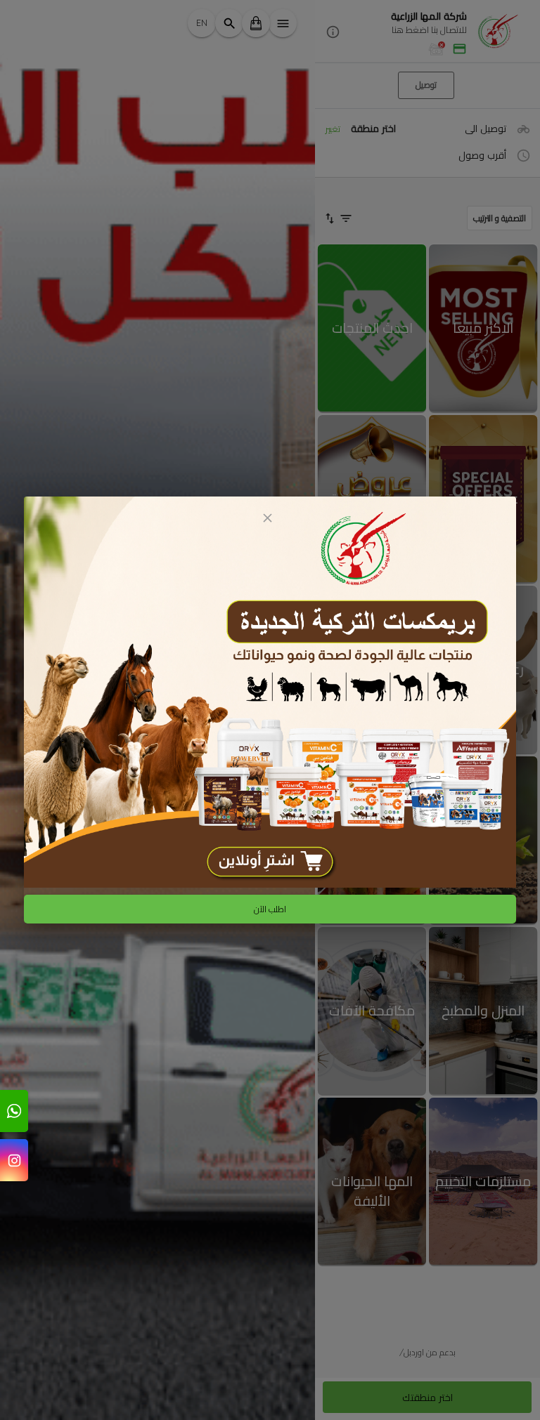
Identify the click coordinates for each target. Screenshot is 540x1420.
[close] (267, 518)
